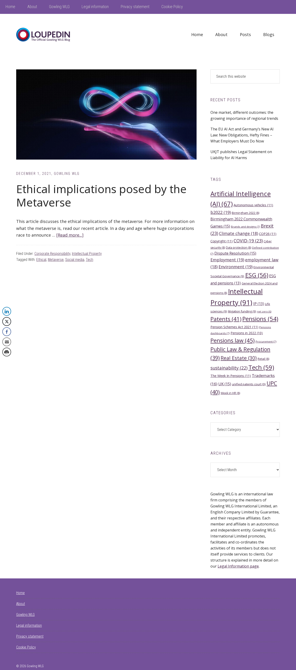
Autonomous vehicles (253, 205)
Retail (263, 359)
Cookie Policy (26, 647)
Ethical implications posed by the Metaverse (101, 195)
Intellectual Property (87, 253)
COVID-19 (248, 241)
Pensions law (232, 340)
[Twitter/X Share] (6, 321)
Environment (236, 266)
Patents (225, 319)
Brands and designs (245, 226)
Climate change (238, 233)
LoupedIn (51, 35)
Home (20, 593)
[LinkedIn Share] (6, 311)
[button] (6, 361)
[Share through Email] (6, 341)
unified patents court (249, 384)
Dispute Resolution (235, 253)
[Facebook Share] (6, 331)
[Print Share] (6, 352)
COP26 (267, 233)
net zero (264, 311)
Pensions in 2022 (247, 333)
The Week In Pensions (230, 375)
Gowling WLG (25, 614)
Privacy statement (29, 636)
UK (224, 383)
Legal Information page (238, 566)
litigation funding (242, 311)
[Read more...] (69, 235)
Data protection (238, 248)
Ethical (41, 259)
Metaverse (56, 259)
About (20, 604)
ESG (256, 275)
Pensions (260, 319)
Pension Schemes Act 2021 (234, 326)
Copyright (221, 241)
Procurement (266, 341)
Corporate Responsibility (52, 253)
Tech (89, 259)
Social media (74, 259)
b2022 (220, 212)
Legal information (29, 625)
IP (258, 303)
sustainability (228, 368)
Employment (227, 259)
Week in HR (230, 393)
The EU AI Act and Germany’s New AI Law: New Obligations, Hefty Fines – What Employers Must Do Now (242, 135)
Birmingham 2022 (245, 213)
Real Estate (239, 358)
